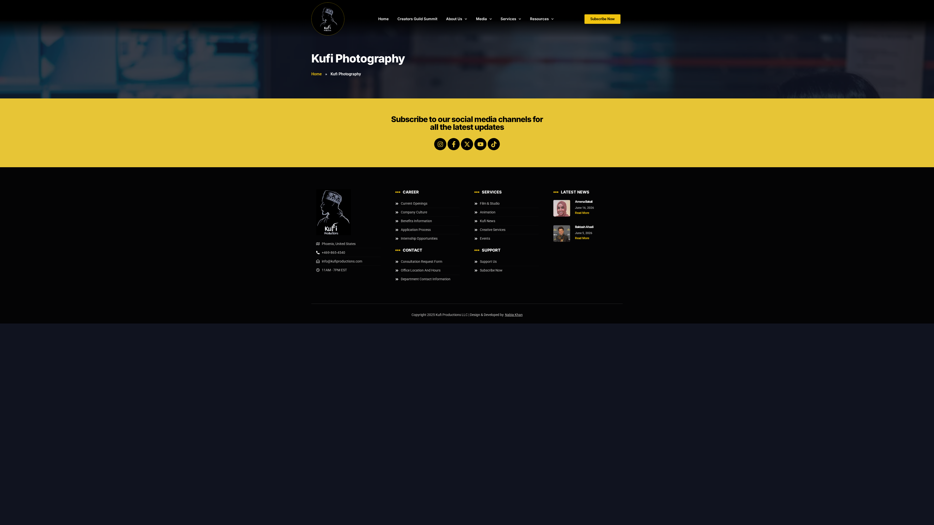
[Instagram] (440, 144)
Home (383, 19)
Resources (539, 19)
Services (508, 19)
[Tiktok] (494, 144)
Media (481, 19)
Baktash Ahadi (584, 227)
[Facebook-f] (454, 144)
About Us (454, 19)
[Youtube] (480, 144)
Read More (582, 213)
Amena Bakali (583, 201)
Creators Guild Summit (417, 19)
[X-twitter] (467, 144)
